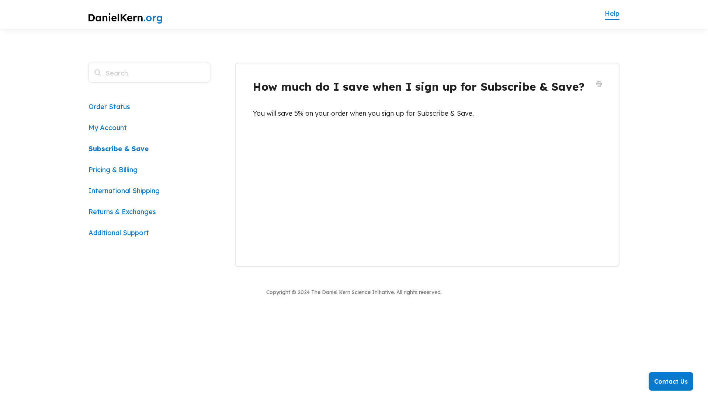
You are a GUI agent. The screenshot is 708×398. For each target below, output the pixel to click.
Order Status (109, 106)
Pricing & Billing (113, 169)
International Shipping (124, 190)
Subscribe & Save (118, 148)
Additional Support (118, 232)
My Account (107, 127)
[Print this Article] (599, 84)
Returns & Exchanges (122, 211)
